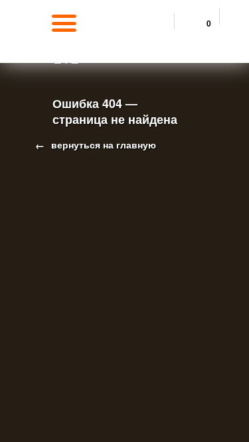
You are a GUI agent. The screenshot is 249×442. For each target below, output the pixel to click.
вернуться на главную (102, 144)
